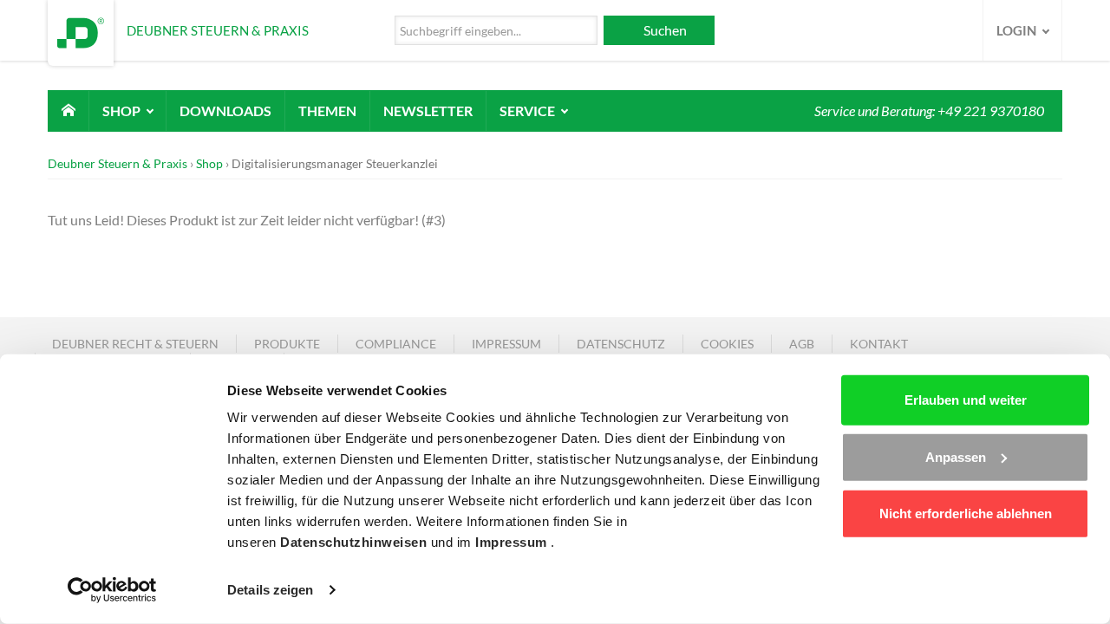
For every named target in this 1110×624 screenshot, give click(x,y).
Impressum (513, 542)
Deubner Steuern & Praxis (117, 163)
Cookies (727, 343)
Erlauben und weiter (965, 400)
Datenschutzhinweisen (355, 542)
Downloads (225, 110)
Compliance (396, 343)
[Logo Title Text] (80, 31)
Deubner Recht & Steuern (135, 343)
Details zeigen (270, 589)
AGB (801, 343)
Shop (122, 110)
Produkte (287, 343)
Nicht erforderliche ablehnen (965, 513)
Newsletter (428, 110)
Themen (327, 110)
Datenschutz (621, 343)
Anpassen (955, 456)
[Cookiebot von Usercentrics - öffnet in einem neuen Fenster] (112, 590)
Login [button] (1017, 30)
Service (529, 110)
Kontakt (879, 343)
